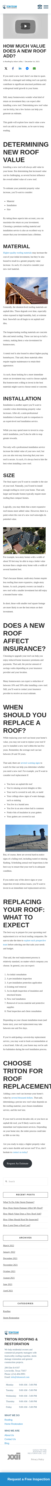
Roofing (8, 61)
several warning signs (30, 763)
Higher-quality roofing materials (17, 253)
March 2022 (8, 1245)
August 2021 (9, 1278)
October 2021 (9, 1271)
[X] (6, 68)
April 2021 (8, 1291)
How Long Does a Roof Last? (16, 1225)
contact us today (20, 1152)
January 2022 (9, 1252)
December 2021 (10, 1258)
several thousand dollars (22, 1098)
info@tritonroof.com (20, 1377)
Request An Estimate (17, 1163)
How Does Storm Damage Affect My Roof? (23, 1208)
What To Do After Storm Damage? (18, 1202)
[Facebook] (13, 68)
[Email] (34, 68)
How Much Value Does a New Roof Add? (22, 1214)
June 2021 (7, 1284)
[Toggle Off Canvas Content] (46, 7)
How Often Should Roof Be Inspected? (21, 1219)
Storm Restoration (11, 1318)
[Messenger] (27, 68)
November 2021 (10, 1265)
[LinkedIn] (20, 68)
